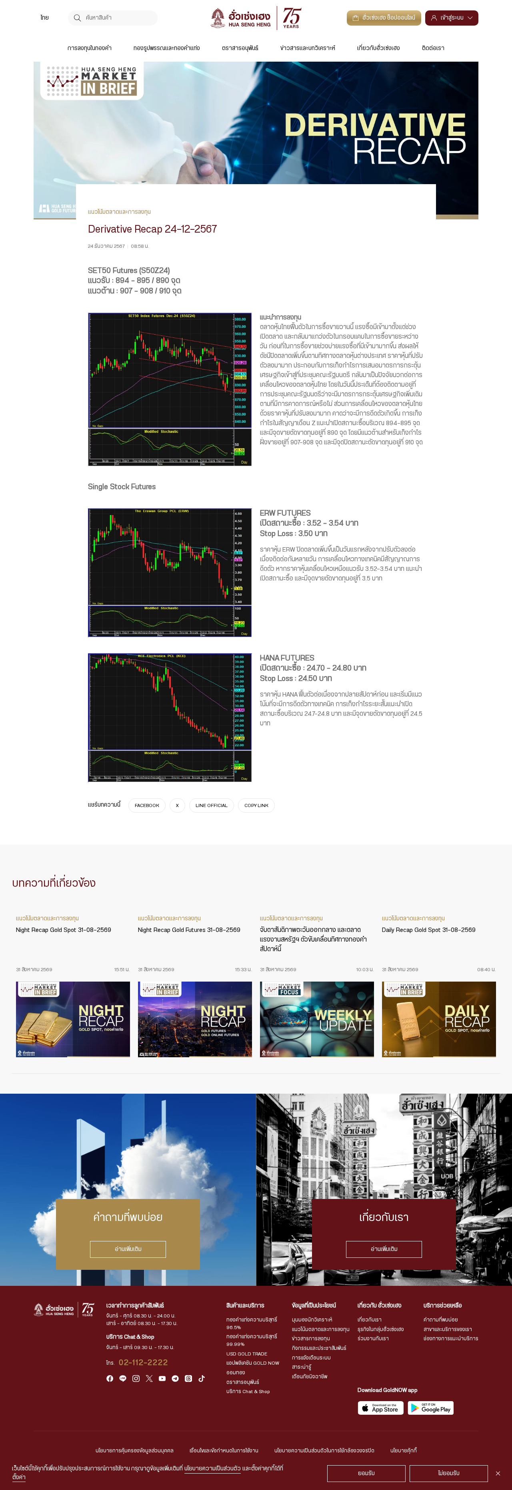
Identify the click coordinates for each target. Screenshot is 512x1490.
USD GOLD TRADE (246, 1353)
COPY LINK (256, 805)
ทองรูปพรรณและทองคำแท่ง (167, 48)
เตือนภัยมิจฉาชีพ (309, 1376)
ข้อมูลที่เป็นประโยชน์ (314, 1306)
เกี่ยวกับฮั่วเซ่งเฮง (378, 48)
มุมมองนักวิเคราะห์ (312, 1319)
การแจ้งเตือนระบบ (311, 1357)
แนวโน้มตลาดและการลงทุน (321, 1329)
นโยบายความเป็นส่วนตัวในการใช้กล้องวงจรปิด (324, 1450)
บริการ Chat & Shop (248, 1391)
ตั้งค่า (19, 1477)
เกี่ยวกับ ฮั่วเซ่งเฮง (380, 1306)
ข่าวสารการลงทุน (311, 1338)
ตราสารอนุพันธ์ (240, 48)
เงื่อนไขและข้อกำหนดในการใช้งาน (224, 1450)
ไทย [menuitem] (45, 18)
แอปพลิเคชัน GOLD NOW (252, 1363)
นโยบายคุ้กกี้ (403, 1450)
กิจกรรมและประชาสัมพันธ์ (319, 1348)
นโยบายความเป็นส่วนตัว (212, 1469)
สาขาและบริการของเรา (448, 1329)
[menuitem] (45, 17)
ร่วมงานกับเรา (373, 1338)
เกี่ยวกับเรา (370, 1319)
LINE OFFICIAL (212, 805)
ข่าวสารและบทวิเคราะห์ (307, 48)
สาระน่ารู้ (301, 1367)
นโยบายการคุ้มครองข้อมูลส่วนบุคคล (135, 1450)
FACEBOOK (147, 805)
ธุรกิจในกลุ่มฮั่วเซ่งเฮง (381, 1329)
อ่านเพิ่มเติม (128, 1249)
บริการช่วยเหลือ (443, 1306)
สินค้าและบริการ (245, 1306)
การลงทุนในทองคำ (90, 48)
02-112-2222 (144, 1363)
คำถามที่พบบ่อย (441, 1319)
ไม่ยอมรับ (449, 1473)
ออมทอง (235, 1372)
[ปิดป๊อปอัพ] (498, 1474)
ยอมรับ (366, 1473)
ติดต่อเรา (433, 48)
